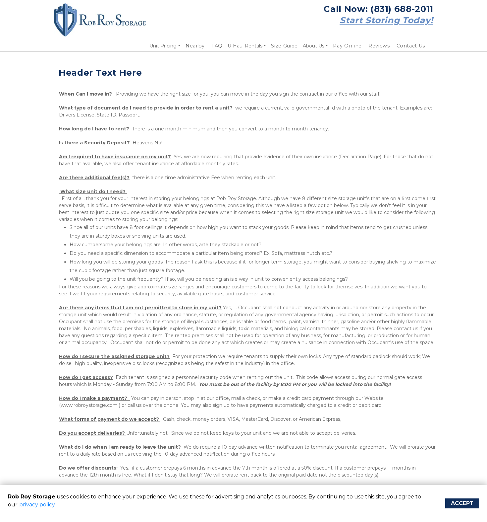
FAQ (217, 46)
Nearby (195, 46)
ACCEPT (462, 503)
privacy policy (37, 504)
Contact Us (411, 46)
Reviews (379, 46)
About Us (313, 46)
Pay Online (347, 46)
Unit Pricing (163, 46)
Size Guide (284, 46)
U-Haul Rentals (245, 46)
